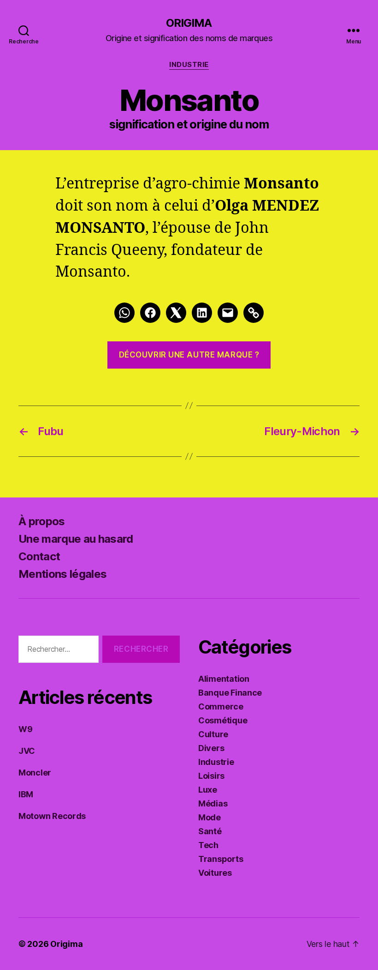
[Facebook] (150, 313)
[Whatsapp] (124, 313)
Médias (212, 803)
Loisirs (211, 776)
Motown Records (52, 816)
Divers (211, 748)
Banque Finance (230, 692)
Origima (189, 23)
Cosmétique (222, 720)
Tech (208, 845)
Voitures (215, 873)
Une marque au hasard (75, 539)
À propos (41, 521)
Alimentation (223, 679)
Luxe (207, 789)
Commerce (220, 706)
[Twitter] (176, 313)
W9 (25, 729)
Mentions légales (62, 574)
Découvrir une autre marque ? (189, 354)
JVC (26, 751)
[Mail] (228, 313)
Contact (39, 556)
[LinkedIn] (202, 313)
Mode (209, 817)
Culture (213, 734)
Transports (220, 859)
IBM (25, 794)
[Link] (253, 313)
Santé (210, 831)
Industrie (189, 65)
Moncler (34, 772)
